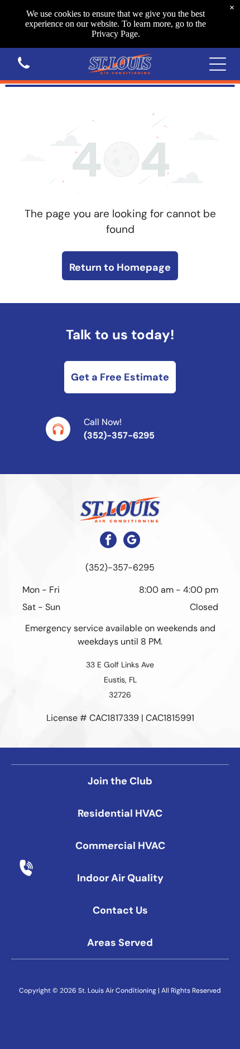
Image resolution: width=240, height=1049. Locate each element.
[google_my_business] (131, 541)
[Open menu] (217, 64)
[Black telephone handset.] (23, 69)
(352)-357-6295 (119, 435)
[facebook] (108, 541)
